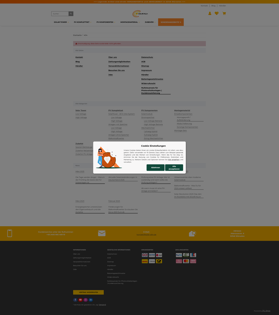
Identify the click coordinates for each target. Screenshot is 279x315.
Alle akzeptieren (174, 167)
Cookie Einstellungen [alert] (153, 146)
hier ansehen (174, 160)
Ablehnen (155, 168)
